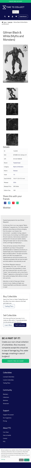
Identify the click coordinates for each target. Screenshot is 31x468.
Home (5, 22)
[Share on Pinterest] (13, 203)
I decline (21, 460)
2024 (14, 182)
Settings (3, 459)
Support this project (8, 415)
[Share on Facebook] (5, 203)
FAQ (4, 441)
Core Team (6, 432)
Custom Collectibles (8, 380)
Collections (6, 397)
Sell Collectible (20, 325)
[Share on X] (9, 203)
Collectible (10, 22)
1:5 (14, 174)
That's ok (27, 460)
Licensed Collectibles (8, 377)
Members (5, 394)
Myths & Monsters (18, 167)
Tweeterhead (16, 163)
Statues (15, 171)
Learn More (8, 325)
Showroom (6, 403)
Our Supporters (7, 418)
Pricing (5, 421)
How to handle (7, 435)
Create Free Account (15, 1)
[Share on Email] (17, 203)
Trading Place (9, 306)
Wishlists (5, 400)
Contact (5, 438)
